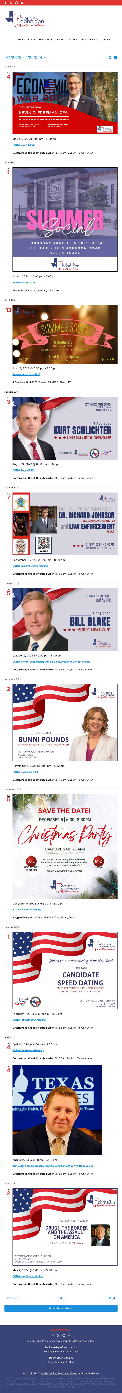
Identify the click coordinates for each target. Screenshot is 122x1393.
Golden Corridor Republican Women (59, 1373)
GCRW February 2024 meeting (29, 1019)
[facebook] (53, 1335)
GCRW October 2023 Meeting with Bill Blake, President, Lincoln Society (51, 661)
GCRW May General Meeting (27, 1276)
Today (61, 1298)
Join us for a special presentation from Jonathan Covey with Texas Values (52, 1166)
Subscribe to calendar (61, 1308)
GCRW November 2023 (25, 772)
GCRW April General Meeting (28, 1050)
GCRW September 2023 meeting (30, 566)
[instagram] (63, 1335)
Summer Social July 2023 (26, 374)
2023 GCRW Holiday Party (26, 909)
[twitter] (58, 1335)
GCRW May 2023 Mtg (23, 145)
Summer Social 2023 (23, 282)
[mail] (69, 1335)
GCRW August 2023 (23, 470)
